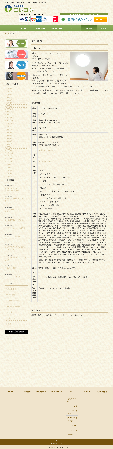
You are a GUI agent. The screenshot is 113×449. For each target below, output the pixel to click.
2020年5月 (8, 103)
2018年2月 (8, 144)
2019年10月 (9, 112)
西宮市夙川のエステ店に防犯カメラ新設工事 (16, 247)
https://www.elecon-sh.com (48, 161)
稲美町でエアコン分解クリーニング (16, 236)
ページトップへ (56, 444)
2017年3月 (8, 173)
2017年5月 (8, 167)
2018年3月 (8, 141)
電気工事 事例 (11, 289)
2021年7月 (8, 91)
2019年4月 (8, 118)
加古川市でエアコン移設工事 (15, 227)
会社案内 (87, 392)
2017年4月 (8, 170)
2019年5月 (8, 115)
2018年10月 (9, 123)
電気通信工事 (41, 392)
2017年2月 (8, 176)
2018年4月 (8, 138)
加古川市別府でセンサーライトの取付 (16, 209)
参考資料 (9, 324)
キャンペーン (10, 318)
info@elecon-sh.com (45, 150)
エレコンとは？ (26, 392)
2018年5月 (8, 135)
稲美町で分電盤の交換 (12, 267)
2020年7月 (8, 97)
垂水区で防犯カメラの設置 (14, 219)
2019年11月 (9, 109)
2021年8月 (8, 88)
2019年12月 (9, 106)
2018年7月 (8, 129)
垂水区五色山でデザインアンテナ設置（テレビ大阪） (16, 188)
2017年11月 (9, 153)
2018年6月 (8, 132)
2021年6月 (8, 94)
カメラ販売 (10, 312)
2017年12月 (9, 150)
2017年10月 (9, 156)
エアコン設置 (10, 295)
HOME (7, 33)
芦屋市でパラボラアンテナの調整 (16, 199)
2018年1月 (8, 147)
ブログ (71, 392)
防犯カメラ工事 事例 (13, 306)
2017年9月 (8, 159)
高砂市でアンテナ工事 (12, 275)
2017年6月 (8, 165)
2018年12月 (9, 121)
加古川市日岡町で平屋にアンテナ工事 (16, 257)
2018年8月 (8, 126)
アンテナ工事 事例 (12, 300)
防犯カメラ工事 (56, 392)
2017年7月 (8, 162)
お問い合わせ (102, 392)
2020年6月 (8, 100)
